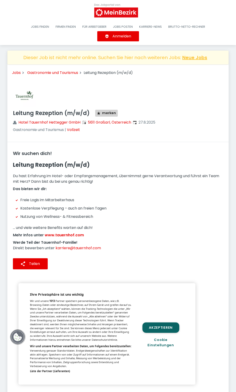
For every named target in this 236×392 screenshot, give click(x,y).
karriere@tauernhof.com (78, 248)
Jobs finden (40, 27)
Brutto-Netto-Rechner (186, 27)
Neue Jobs (194, 57)
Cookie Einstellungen (161, 342)
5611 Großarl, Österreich (109, 122)
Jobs (16, 72)
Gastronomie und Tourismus (52, 72)
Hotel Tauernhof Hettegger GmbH (49, 122)
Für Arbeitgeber (94, 27)
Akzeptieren (161, 327)
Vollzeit (73, 129)
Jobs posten (123, 27)
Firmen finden (66, 27)
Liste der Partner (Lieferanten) (50, 371)
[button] (17, 337)
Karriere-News (150, 27)
